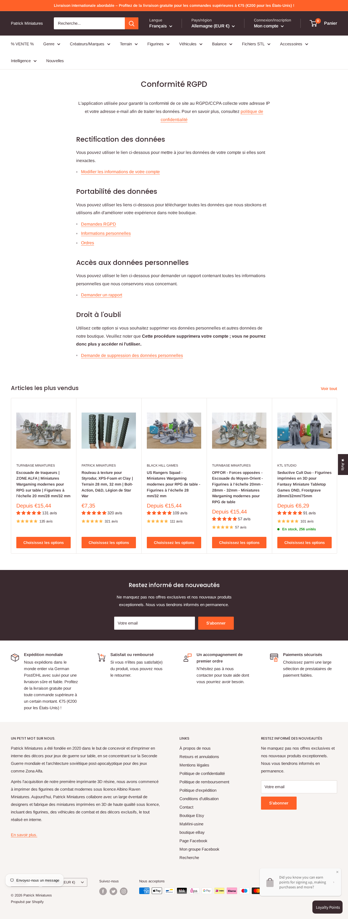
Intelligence (21, 60)
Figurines (155, 44)
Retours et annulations (199, 756)
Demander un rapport (101, 295)
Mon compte (266, 26)
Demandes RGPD (98, 224)
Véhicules (188, 44)
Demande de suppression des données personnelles (132, 355)
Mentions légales (194, 765)
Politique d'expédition (197, 790)
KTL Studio (286, 465)
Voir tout (329, 388)
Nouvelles (55, 60)
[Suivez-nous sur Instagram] (124, 891)
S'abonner (216, 623)
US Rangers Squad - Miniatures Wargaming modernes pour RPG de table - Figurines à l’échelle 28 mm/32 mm (173, 484)
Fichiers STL (253, 44)
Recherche (189, 857)
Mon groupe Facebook (199, 849)
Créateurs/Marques (87, 44)
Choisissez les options (43, 542)
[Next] (337, 476)
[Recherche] (131, 23)
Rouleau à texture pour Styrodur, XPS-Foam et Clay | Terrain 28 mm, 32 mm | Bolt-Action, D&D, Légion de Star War (107, 484)
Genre (48, 44)
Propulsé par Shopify (27, 902)
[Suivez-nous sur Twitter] (113, 891)
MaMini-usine (191, 824)
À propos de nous (195, 748)
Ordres (87, 242)
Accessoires (291, 44)
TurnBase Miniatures (35, 465)
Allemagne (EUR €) (60, 882)
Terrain (126, 44)
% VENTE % (22, 44)
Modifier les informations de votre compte (120, 171)
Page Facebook (193, 840)
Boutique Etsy (191, 815)
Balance (219, 44)
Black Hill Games (162, 465)
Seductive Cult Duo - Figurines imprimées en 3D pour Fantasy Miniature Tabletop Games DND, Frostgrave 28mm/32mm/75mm (304, 484)
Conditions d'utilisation (199, 798)
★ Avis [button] (343, 464)
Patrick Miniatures (99, 465)
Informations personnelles (106, 233)
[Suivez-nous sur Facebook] (103, 891)
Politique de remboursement (204, 781)
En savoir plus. (24, 834)
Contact (186, 807)
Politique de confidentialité (202, 773)
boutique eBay (192, 832)
